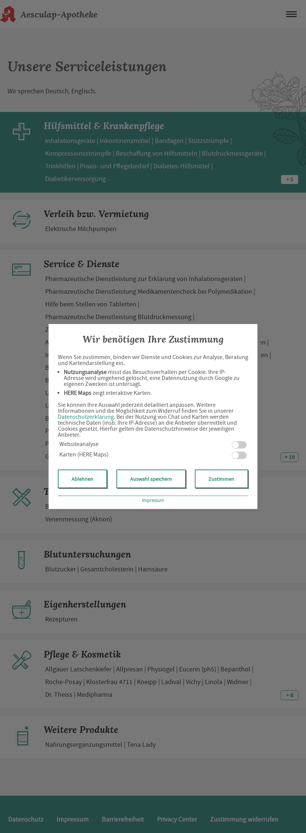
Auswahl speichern (151, 478)
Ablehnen (82, 478)
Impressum (153, 500)
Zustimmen (221, 478)
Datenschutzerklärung (86, 417)
